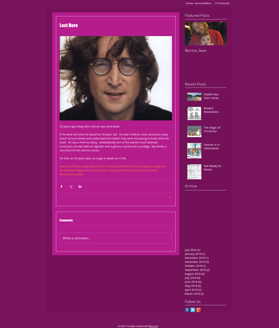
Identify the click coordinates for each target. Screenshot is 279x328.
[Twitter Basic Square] (193, 310)
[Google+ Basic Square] (198, 310)
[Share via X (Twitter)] (71, 186)
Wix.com (153, 326)
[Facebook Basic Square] (187, 310)
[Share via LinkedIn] (80, 186)
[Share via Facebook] (61, 186)
